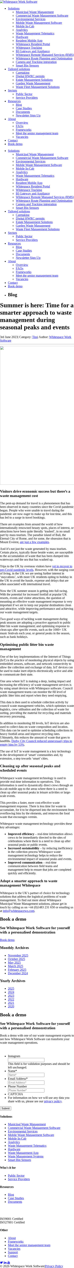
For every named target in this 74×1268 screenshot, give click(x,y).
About (12, 119)
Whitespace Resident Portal (33, 44)
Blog (19, 104)
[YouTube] (8, 1262)
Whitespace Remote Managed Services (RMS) (45, 54)
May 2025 (14, 962)
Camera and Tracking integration (36, 62)
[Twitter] (1, 1262)
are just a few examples (34, 542)
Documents (23, 112)
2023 (11, 995)
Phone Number (17, 1086)
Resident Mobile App (29, 40)
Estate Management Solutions (34, 79)
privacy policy (53, 1101)
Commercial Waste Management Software (42, 15)
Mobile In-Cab (25, 26)
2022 (11, 999)
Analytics (22, 30)
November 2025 (18, 955)
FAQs (19, 126)
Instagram (14, 1056)
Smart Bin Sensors (27, 65)
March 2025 (15, 966)
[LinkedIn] (5, 1262)
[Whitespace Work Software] (18, 1)
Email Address (18, 1078)
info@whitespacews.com (18, 911)
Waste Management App (23, 1152)
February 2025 (17, 969)
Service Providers (27, 97)
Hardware (22, 37)
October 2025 (16, 959)
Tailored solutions (19, 69)
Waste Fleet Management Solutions (38, 87)
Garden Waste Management (33, 83)
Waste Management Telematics (35, 33)
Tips (34, 337)
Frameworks (23, 129)
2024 (11, 992)
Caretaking (22, 72)
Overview (22, 122)
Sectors (12, 90)
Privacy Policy (54, 1266)
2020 (11, 1006)
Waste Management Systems (25, 1156)
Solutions (14, 8)
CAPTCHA (15, 1094)
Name (12, 1071)
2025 (11, 988)
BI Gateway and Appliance (33, 51)
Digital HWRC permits (30, 76)
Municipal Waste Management (35, 12)
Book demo (15, 144)
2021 (11, 1002)
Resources (14, 101)
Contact (13, 140)
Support (13, 1252)
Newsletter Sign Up (28, 115)
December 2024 (18, 973)
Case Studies (24, 108)
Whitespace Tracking (29, 47)
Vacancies (22, 137)
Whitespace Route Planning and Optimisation (44, 58)
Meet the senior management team (37, 133)
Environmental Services (30, 19)
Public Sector (24, 94)
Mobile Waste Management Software (39, 22)
